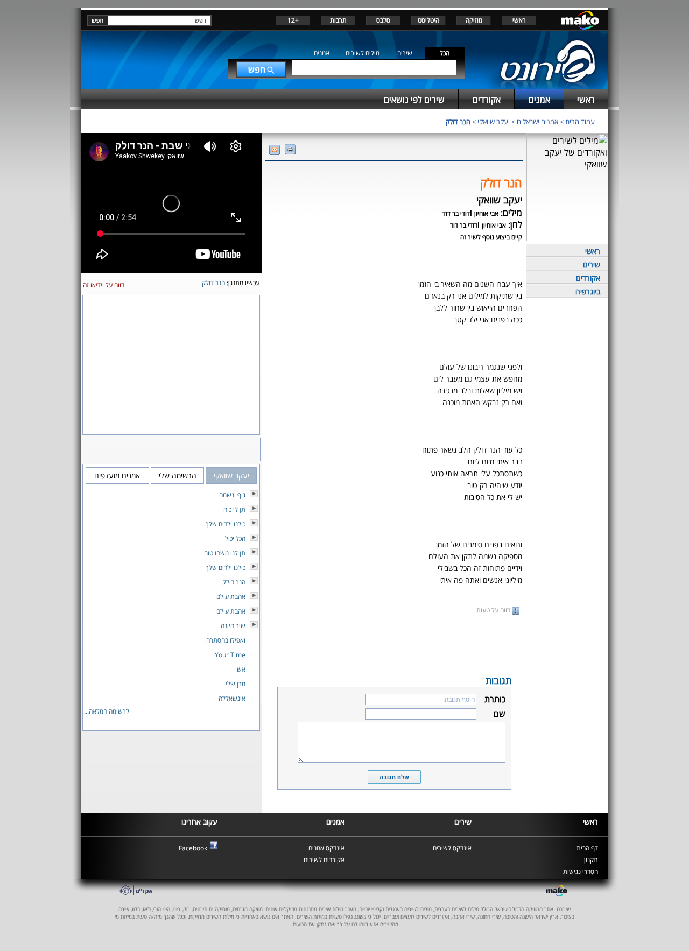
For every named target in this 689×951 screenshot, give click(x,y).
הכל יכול (235, 538)
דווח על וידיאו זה (103, 285)
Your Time (230, 654)
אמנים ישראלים (537, 121)
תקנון (591, 859)
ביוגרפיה (587, 291)
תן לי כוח (234, 509)
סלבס (383, 20)
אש (241, 669)
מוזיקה (474, 20)
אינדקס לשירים (452, 848)
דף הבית (587, 848)
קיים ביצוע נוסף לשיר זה (491, 237)
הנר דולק (458, 121)
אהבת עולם (230, 596)
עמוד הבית (580, 121)
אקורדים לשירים (324, 859)
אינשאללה (232, 698)
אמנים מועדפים (117, 475)
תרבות (338, 20)
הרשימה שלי (177, 475)
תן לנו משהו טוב (225, 553)
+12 (293, 20)
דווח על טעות (494, 610)
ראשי (519, 20)
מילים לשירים (362, 53)
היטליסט (428, 20)
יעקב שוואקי (493, 121)
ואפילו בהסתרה (225, 640)
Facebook (193, 848)
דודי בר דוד (456, 213)
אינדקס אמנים (326, 848)
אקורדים (588, 278)
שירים (404, 53)
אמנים (321, 53)
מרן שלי (235, 683)
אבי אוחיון (486, 213)
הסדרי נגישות (580, 871)
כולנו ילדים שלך (225, 524)
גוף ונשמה (232, 494)
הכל (444, 53)
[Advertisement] (394, 644)
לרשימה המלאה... (106, 711)
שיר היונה (233, 625)
